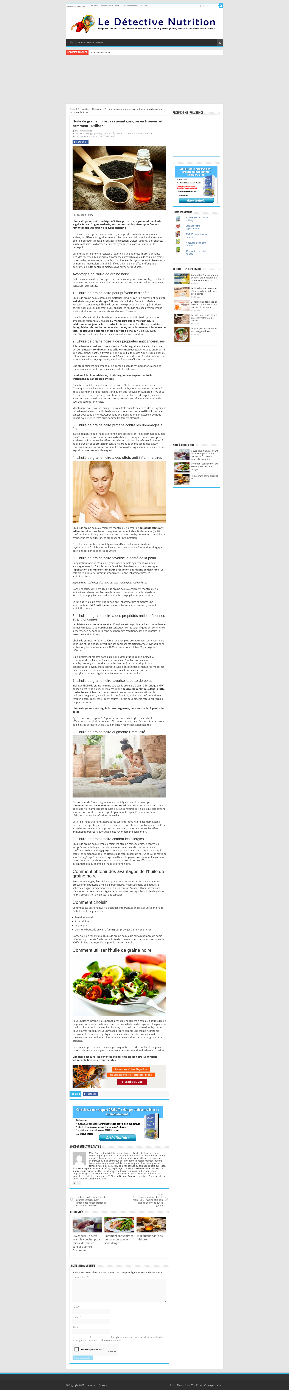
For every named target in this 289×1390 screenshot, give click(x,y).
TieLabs (219, 1385)
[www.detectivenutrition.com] (144, 23)
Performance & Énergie (110, 5)
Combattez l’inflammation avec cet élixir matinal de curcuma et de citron (204, 277)
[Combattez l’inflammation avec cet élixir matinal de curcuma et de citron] (182, 279)
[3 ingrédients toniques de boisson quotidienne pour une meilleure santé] (182, 305)
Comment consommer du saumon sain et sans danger (115, 52)
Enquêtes (94, 5)
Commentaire (81, 1276)
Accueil (71, 42)
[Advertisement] (144, 80)
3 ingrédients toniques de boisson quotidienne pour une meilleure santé (204, 304)
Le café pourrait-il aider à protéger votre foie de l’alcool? (204, 318)
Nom (76, 1306)
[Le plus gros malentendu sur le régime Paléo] (182, 334)
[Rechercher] (221, 5)
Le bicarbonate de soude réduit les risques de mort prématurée (204, 291)
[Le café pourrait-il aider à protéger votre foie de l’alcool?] (182, 319)
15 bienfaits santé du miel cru (204, 477)
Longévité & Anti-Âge (106, 133)
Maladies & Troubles (126, 133)
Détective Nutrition (83, 130)
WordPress (196, 1385)
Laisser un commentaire (86, 136)
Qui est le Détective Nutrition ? (90, 42)
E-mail (77, 1316)
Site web (77, 1327)
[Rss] (200, 6)
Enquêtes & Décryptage (92, 108)
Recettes (145, 5)
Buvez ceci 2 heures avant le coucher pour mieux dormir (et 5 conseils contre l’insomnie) (86, 1243)
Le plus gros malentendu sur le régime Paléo (204, 330)
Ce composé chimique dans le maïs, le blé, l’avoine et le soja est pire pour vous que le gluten (148, 1200)
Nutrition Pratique (130, 5)
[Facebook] (203, 6)
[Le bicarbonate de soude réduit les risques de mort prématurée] (182, 292)
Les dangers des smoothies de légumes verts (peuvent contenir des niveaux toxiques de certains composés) (91, 1200)
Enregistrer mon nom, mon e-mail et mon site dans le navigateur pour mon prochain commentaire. (118, 1339)
